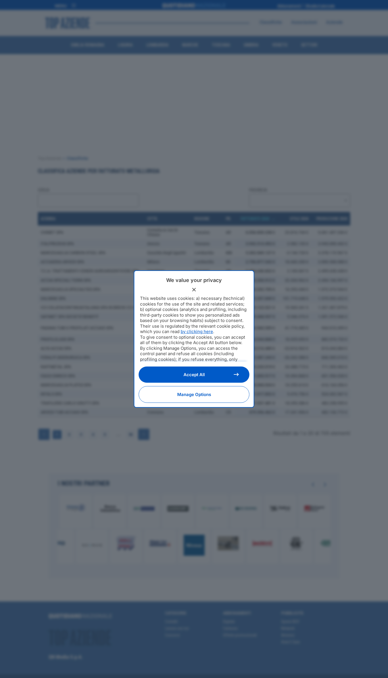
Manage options (194, 394)
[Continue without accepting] (194, 289)
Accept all (194, 374)
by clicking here (197, 331)
